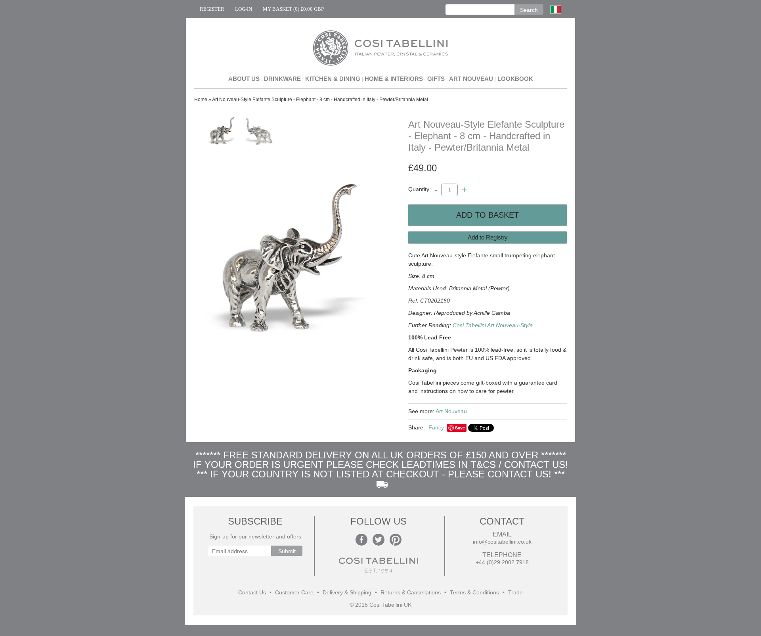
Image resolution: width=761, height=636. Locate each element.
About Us (244, 78)
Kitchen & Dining (332, 78)
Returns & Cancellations (410, 593)
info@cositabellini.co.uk (502, 542)
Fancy (436, 427)
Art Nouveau (471, 78)
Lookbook (515, 78)
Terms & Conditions (474, 593)
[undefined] (285, 261)
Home (200, 99)
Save (460, 428)
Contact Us (252, 593)
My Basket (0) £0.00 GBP (293, 9)
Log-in (243, 9)
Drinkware (282, 78)
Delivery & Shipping (347, 593)
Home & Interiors (394, 78)
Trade (515, 593)
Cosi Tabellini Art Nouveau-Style (493, 325)
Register (212, 9)
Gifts (436, 78)
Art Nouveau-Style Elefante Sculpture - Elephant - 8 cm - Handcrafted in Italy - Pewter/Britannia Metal (320, 99)
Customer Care (294, 593)
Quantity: (419, 189)
